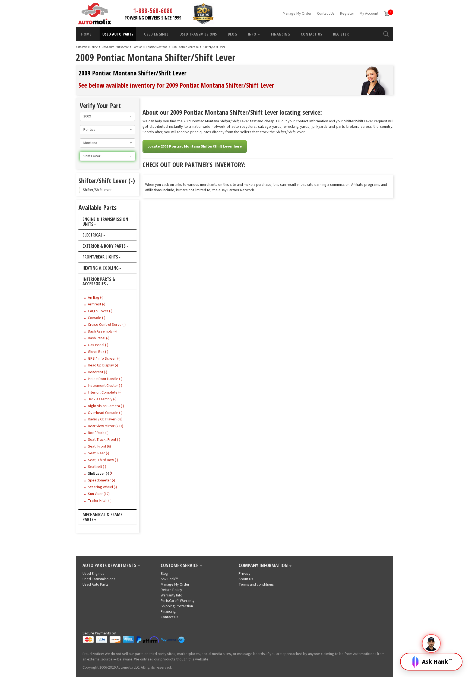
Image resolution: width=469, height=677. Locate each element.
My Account (369, 13)
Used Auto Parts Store (115, 47)
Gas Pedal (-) (98, 345)
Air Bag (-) (95, 297)
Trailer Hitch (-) (100, 500)
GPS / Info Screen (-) (104, 358)
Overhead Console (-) (105, 413)
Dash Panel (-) (98, 338)
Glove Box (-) (98, 352)
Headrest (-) (97, 372)
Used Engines (156, 34)
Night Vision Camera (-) (106, 406)
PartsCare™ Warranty (178, 600)
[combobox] (107, 116)
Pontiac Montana (157, 47)
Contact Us (326, 13)
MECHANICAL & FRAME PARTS (102, 517)
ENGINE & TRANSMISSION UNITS (105, 221)
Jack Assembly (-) (102, 399)
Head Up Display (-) (103, 365)
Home (86, 34)
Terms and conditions (256, 584)
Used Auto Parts (117, 34)
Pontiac (137, 47)
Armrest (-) (96, 304)
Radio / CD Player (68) (105, 419)
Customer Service (180, 565)
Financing (280, 34)
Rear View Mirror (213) (105, 426)
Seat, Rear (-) (98, 453)
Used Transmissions (198, 34)
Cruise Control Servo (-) (107, 324)
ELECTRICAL (93, 235)
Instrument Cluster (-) (105, 385)
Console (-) (96, 318)
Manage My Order (297, 13)
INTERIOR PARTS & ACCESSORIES (99, 281)
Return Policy (171, 590)
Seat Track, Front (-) (104, 439)
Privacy (245, 573)
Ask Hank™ (169, 579)
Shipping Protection (177, 606)
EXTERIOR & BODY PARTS (104, 246)
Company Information (264, 565)
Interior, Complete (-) (105, 392)
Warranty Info (171, 595)
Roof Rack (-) (98, 433)
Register (347, 13)
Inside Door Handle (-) (105, 379)
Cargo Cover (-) (100, 311)
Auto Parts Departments (110, 565)
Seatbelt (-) (97, 467)
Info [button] (252, 34)
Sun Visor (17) (99, 494)
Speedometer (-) (101, 480)
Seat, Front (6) (99, 446)
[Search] (385, 34)
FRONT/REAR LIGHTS (100, 257)
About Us (246, 579)
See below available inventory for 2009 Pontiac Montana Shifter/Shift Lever (176, 85)
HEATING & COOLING (101, 268)
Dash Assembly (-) (102, 331)
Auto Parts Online (87, 47)
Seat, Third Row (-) (103, 460)
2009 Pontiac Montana (185, 47)
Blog (232, 34)
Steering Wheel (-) (102, 487)
